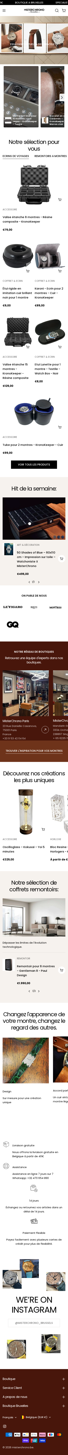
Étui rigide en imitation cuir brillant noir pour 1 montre (17, 293)
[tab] (16, 156)
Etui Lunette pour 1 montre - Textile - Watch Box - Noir (48, 368)
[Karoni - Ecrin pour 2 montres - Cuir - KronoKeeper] (50, 256)
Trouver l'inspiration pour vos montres (34, 751)
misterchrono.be (22, 1447)
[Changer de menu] (4, 10)
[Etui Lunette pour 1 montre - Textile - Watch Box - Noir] (50, 332)
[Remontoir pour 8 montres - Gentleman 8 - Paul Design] (9, 965)
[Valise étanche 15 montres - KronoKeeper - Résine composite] (18, 332)
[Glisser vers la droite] (38, 582)
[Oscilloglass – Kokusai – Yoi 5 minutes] (26, 812)
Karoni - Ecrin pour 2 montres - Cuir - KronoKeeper (49, 293)
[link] (26, 705)
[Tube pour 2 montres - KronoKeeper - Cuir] (34, 412)
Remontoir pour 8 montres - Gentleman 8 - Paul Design (36, 970)
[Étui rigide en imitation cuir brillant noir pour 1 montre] (18, 256)
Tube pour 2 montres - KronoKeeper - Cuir (33, 445)
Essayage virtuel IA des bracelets (34, 44)
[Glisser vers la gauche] (29, 582)
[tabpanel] (34, 309)
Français (8, 1417)
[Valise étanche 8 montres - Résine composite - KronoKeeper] (34, 184)
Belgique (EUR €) (36, 1417)
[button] (61, 97)
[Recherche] (56, 10)
